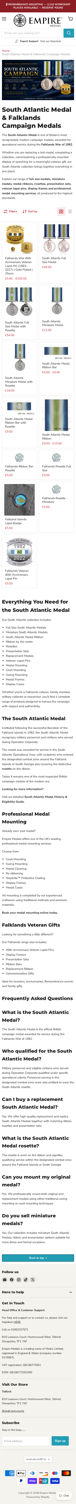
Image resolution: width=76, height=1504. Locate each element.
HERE (17, 1322)
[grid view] (61, 211)
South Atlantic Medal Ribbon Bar (56, 365)
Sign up (60, 1441)
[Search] (69, 33)
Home (6, 50)
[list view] (69, 211)
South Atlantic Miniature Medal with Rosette (19, 381)
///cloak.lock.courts (13, 1411)
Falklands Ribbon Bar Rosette (19, 468)
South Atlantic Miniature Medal (52, 323)
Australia (36, 1459)
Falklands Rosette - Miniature (54, 500)
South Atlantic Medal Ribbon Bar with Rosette (19, 422)
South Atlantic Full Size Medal (54, 260)
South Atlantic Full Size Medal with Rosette (17, 326)
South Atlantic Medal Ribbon (56, 436)
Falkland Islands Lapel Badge (16, 521)
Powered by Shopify (38, 1497)
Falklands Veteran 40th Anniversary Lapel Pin (17, 574)
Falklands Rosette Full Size (56, 468)
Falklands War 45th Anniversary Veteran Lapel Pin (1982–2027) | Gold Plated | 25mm (19, 265)
